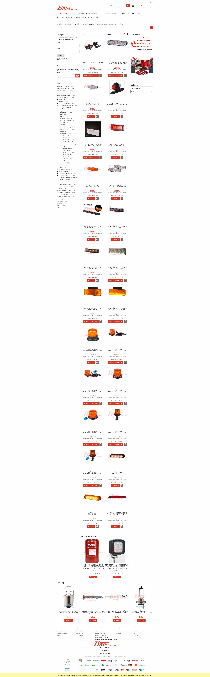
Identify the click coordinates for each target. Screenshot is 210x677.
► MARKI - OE (62, 110)
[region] (141, 67)
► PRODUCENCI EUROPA (65, 173)
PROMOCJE (60, 203)
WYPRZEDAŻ (60, 201)
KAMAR (62, 116)
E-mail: (58, 42)
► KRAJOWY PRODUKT (65, 108)
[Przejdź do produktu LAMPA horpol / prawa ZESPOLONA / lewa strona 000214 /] (117, 131)
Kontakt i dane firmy (139, 631)
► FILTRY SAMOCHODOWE (66, 105)
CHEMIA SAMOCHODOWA (64, 190)
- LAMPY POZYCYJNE (67, 144)
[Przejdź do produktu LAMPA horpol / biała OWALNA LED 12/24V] (92, 90)
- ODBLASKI (65, 158)
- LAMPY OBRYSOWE (67, 142)
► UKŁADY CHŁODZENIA (65, 182)
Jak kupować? (118, 633)
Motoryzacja (60, 93)
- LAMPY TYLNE (66, 152)
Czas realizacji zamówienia (101, 637)
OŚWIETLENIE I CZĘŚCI (66, 127)
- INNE (63, 135)
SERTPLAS (63, 122)
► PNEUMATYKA (63, 169)
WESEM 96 (63, 131)
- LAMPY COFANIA (67, 139)
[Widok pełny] (127, 34)
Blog (135, 633)
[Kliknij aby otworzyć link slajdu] (140, 67)
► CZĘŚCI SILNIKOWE (64, 103)
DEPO (61, 167)
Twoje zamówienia (80, 631)
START (58, 205)
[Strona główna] (67, 6)
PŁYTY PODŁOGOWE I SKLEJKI (64, 91)
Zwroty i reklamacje (61, 631)
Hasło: (58, 48)
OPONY (59, 199)
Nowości (59, 207)
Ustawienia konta (80, 633)
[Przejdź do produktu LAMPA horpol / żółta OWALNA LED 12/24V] (92, 172)
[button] (100, 75)
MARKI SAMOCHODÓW (63, 86)
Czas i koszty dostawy (100, 635)
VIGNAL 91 (63, 165)
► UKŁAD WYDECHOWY (65, 184)
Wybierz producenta (135, 88)
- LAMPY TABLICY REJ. (68, 150)
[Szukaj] (128, 5)
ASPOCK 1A (63, 125)
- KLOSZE (64, 137)
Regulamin (59, 635)
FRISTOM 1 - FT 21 (65, 129)
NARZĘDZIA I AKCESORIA (63, 192)
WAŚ (61, 114)
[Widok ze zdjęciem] (124, 34)
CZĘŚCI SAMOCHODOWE (63, 95)
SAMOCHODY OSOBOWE (63, 197)
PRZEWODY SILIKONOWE (63, 89)
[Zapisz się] (77, 75)
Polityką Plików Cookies (95, 675)
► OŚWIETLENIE (63, 112)
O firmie (136, 635)
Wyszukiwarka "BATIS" (62, 633)
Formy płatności (99, 631)
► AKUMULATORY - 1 (64, 97)
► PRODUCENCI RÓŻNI (65, 175)
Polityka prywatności (120, 631)
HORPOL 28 (63, 133)
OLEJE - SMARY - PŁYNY (63, 194)
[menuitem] (67, 13)
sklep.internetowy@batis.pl (144, 49)
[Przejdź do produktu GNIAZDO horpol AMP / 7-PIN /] (92, 49)
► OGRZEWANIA (63, 171)
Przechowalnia (79, 635)
